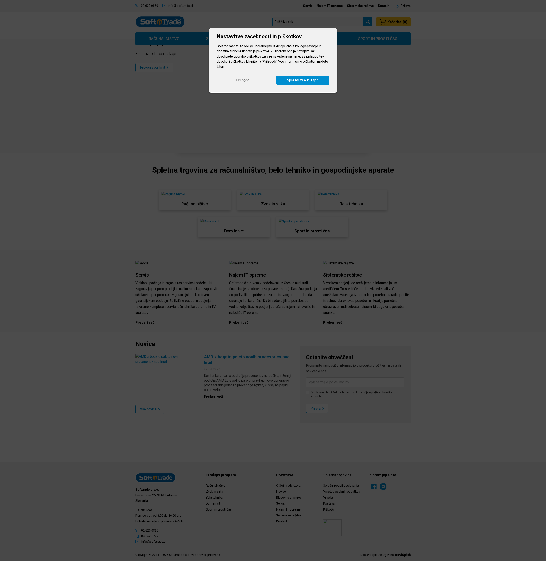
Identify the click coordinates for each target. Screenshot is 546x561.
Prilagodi (243, 80)
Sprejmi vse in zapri (303, 80)
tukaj (220, 67)
